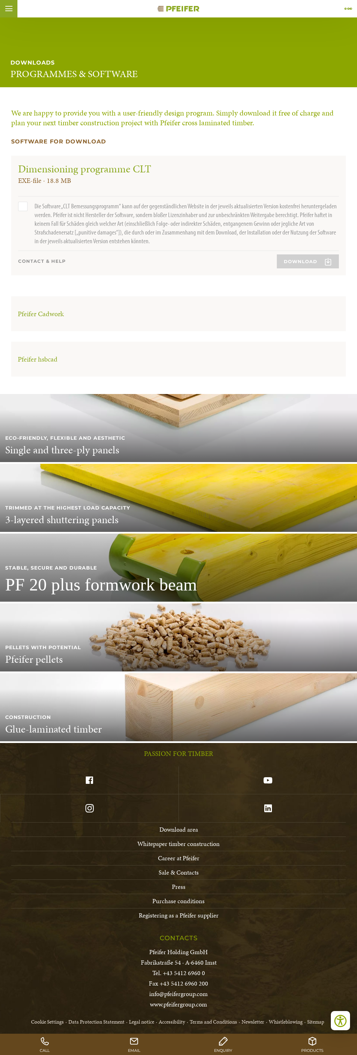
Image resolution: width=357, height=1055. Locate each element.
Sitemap (315, 1021)
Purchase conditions (178, 901)
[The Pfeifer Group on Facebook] (89, 780)
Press (178, 886)
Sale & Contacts (179, 872)
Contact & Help (42, 261)
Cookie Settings (47, 1021)
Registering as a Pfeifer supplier (179, 915)
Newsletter (253, 1021)
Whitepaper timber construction (178, 843)
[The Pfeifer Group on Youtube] (267, 780)
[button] (8, 8)
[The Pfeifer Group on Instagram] (89, 808)
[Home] (178, 9)
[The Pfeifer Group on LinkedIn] (267, 808)
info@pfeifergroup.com (178, 993)
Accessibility (172, 1021)
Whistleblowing (286, 1021)
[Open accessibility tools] (340, 1020)
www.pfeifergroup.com (178, 1004)
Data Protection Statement (96, 1021)
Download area (178, 829)
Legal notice (141, 1021)
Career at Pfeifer (178, 858)
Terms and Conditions (213, 1021)
